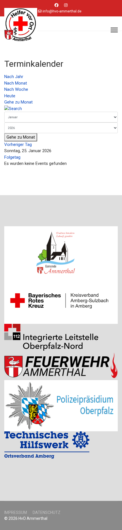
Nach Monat (15, 83)
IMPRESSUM (15, 512)
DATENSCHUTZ (46, 512)
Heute (9, 95)
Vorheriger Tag (18, 144)
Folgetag (12, 157)
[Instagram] (66, 5)
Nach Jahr (13, 76)
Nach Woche (16, 89)
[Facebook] (56, 5)
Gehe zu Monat (18, 102)
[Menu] (114, 29)
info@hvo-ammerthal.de (62, 11)
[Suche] (61, 108)
